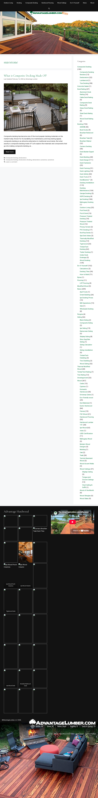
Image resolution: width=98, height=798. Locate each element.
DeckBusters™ (85, 180)
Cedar (82, 383)
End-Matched (84, 403)
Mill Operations (85, 303)
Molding (83, 449)
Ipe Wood (83, 428)
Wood (92, 3)
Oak (81, 452)
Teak (81, 455)
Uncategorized (82, 378)
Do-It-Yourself (74, 3)
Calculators (84, 269)
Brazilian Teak (85, 138)
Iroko (82, 431)
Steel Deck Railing (86, 113)
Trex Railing (81, 375)
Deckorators (23, 158)
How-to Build (84, 274)
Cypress (83, 386)
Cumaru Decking (86, 146)
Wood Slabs (84, 498)
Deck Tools (84, 177)
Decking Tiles (84, 271)
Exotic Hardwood (86, 406)
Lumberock (84, 80)
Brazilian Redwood (86, 133)
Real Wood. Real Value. (67, 734)
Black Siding (84, 320)
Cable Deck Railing (86, 97)
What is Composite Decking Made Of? (25, 75)
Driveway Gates (85, 395)
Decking (19, 3)
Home (50, 734)
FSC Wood (83, 414)
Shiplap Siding (85, 336)
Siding (79, 317)
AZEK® (82, 127)
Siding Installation (86, 350)
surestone (51, 160)
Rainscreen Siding (86, 331)
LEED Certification (86, 433)
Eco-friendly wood (86, 398)
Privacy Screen (85, 227)
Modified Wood (82, 286)
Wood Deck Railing (86, 119)
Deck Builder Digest (87, 152)
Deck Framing (85, 168)
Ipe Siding (83, 328)
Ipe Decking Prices (86, 298)
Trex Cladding (85, 361)
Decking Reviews (91, 734)
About (56, 734)
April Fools (83, 292)
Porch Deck (84, 213)
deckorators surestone (39, 160)
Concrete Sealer (83, 86)
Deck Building (84, 157)
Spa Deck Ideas (85, 236)
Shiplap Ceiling (87, 472)
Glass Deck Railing (86, 108)
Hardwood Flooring (47, 3)
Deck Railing (81, 89)
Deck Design (84, 160)
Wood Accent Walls (87, 464)
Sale (81, 306)
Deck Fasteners (85, 163)
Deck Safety (84, 174)
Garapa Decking (85, 193)
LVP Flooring (84, 283)
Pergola (80, 314)
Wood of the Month (87, 490)
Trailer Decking (85, 252)
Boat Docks (84, 130)
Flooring (80, 280)
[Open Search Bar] (49, 8)
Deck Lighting (85, 171)
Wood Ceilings (61, 3)
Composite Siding (86, 323)
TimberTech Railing (84, 372)
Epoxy (79, 277)
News (85, 3)
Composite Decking (31, 3)
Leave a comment (11, 162)
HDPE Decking (85, 196)
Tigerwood (84, 244)
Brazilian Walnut (85, 141)
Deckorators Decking (25, 160)
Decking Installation (87, 183)
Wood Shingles (85, 496)
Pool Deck (83, 210)
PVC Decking (84, 230)
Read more (10, 152)
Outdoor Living (8, 3)
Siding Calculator (86, 345)
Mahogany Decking (86, 202)
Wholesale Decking (86, 309)
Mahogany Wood (86, 439)
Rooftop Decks (85, 233)
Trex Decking (84, 83)
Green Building (85, 295)
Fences (82, 411)
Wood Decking (85, 260)
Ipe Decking (84, 199)
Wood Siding (84, 364)
